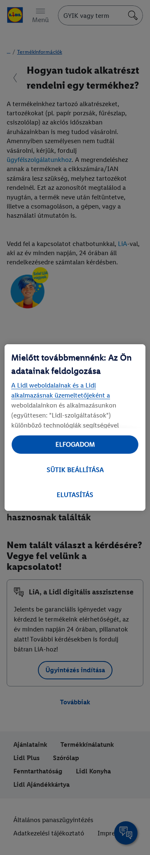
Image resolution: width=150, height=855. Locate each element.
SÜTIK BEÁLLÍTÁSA (75, 470)
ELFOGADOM (75, 444)
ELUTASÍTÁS (75, 495)
